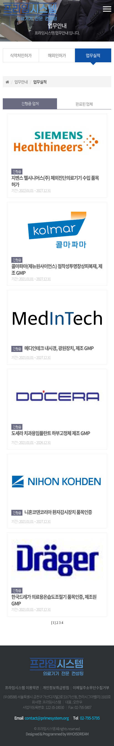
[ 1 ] (53, 623)
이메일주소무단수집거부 (91, 687)
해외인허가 (57, 55)
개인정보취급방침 (56, 687)
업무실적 (93, 55)
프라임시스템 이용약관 (22, 687)
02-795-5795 (90, 718)
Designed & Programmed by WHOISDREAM (57, 733)
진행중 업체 (30, 103)
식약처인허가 (21, 55)
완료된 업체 (84, 104)
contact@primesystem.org (47, 718)
